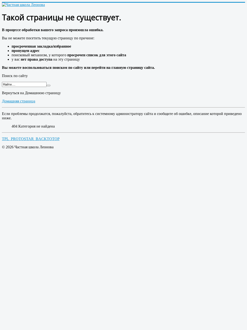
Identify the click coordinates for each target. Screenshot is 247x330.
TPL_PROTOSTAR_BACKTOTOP (31, 139)
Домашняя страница (18, 101)
